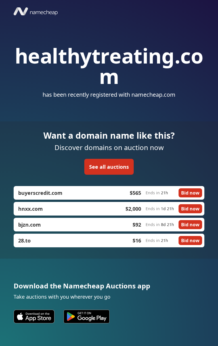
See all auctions (109, 166)
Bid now (190, 193)
